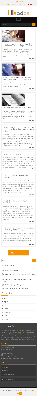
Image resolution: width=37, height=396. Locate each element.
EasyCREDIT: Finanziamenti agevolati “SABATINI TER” (17, 177)
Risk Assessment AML (11, 270)
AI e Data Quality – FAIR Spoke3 (14, 285)
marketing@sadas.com (10, 355)
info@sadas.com (8, 349)
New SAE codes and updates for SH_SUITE (15, 202)
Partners (14, 4)
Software (6, 319)
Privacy (6, 370)
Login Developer (9, 379)
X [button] (20, 393)
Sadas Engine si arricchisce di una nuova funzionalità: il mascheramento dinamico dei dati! (18, 129)
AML (5, 298)
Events (6, 309)
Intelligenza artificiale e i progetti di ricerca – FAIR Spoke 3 (18, 275)
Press (5, 305)
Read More (32, 58)
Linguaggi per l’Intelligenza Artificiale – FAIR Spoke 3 (16, 280)
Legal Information (9, 374)
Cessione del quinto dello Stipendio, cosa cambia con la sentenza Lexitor (17, 79)
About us (8, 4)
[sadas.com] (18, 12)
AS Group (20, 330)
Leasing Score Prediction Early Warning (16, 288)
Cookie (6, 367)
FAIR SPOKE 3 (8, 312)
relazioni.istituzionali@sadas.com (13, 359)
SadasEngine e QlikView (12, 154)
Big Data (6, 302)
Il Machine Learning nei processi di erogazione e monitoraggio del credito (18, 45)
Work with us (21, 4)
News (5, 316)
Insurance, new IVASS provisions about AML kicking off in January (18, 229)
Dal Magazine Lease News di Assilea (17, 108)
